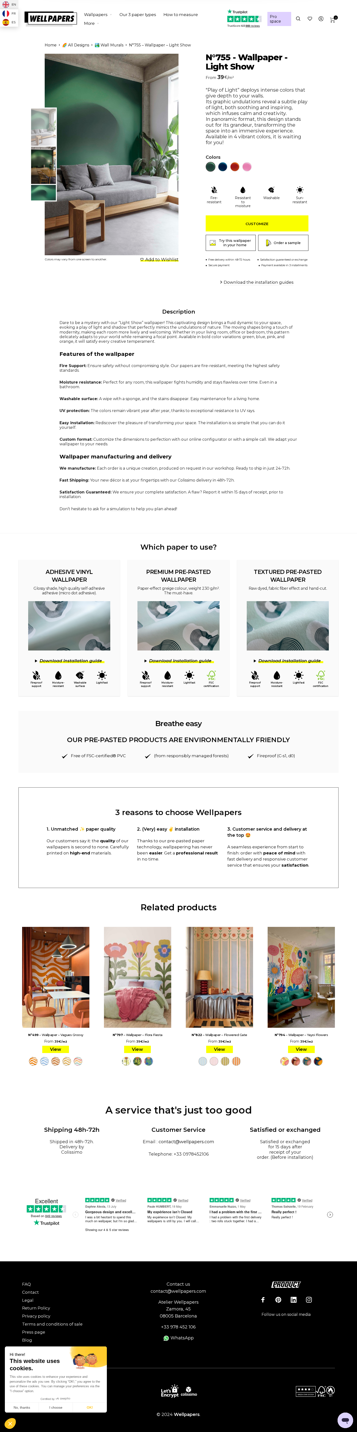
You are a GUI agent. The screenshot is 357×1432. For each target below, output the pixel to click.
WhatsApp (181, 1338)
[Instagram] (309, 1300)
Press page (33, 1332)
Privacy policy (36, 1316)
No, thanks (22, 1407)
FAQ (26, 1284)
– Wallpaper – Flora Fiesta (137, 1035)
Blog (27, 1340)
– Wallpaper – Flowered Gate (219, 1035)
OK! (90, 1407)
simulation (120, 509)
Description (178, 311)
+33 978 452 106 (178, 1327)
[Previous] (65, 154)
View (55, 1049)
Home (51, 45)
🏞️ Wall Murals (109, 45)
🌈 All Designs (75, 45)
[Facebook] (263, 1300)
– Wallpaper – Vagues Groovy (55, 1035)
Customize (257, 223)
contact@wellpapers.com (186, 1141)
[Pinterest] (278, 1300)
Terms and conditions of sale (52, 1324)
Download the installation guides (259, 282)
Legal (28, 1300)
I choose (55, 1407)
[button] (10, 1424)
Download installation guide (71, 660)
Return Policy (36, 1308)
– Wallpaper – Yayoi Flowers (301, 1035)
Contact (30, 1292)
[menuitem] (101, 14)
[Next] (164, 154)
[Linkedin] (294, 1300)
